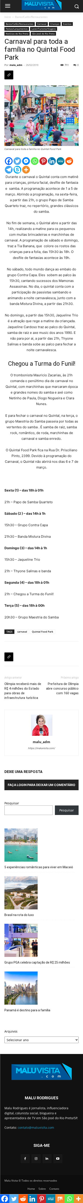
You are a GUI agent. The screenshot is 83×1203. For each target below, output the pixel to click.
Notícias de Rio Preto (17, 33)
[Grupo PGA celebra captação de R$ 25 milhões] (21, 941)
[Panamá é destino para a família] (21, 989)
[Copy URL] (8, 75)
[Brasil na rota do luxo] (21, 893)
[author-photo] (41, 736)
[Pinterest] (43, 161)
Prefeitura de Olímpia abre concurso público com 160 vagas (62, 688)
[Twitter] (17, 161)
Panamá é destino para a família (27, 1010)
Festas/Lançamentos (17, 28)
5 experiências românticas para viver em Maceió (38, 867)
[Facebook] (9, 161)
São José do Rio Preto (43, 33)
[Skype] (17, 170)
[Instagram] (36, 1158)
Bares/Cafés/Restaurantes (31, 17)
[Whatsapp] (35, 161)
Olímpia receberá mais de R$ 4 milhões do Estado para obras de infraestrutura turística (22, 691)
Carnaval (41, 23)
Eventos (67, 23)
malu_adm (16, 65)
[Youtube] (58, 1158)
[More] (26, 170)
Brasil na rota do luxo (19, 915)
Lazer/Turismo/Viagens (43, 28)
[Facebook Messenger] (26, 161)
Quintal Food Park (42, 631)
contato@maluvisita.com (36, 1127)
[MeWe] (60, 161)
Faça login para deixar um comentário (41, 785)
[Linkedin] (52, 161)
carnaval (22, 631)
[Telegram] (9, 170)
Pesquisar (11, 803)
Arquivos (10, 1031)
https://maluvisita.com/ (41, 748)
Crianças (54, 23)
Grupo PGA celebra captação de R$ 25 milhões (37, 962)
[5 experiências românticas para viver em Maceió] (21, 845)
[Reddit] (69, 161)
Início (7, 17)
